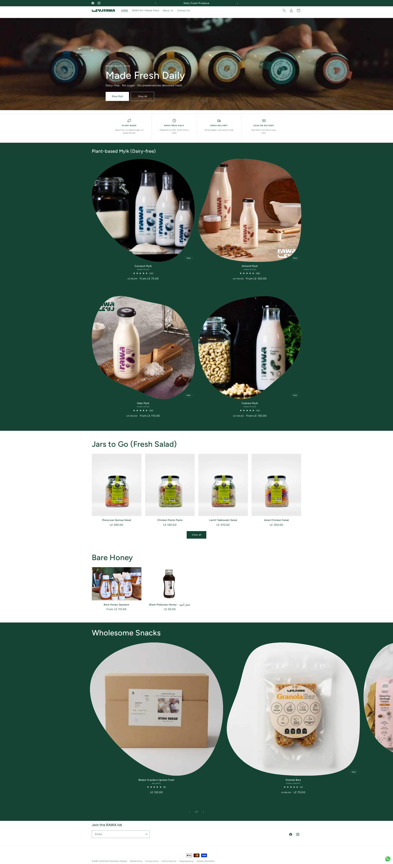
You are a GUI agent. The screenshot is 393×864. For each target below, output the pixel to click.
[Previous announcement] (155, 3)
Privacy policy (152, 861)
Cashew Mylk (250, 403)
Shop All (142, 96)
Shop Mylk (117, 96)
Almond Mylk (250, 266)
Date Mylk (143, 403)
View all (196, 534)
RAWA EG (103, 861)
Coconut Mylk (143, 266)
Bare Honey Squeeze (116, 604)
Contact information (206, 861)
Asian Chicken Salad (276, 520)
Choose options (143, 286)
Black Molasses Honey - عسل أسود (169, 604)
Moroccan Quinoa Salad (116, 520)
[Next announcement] (237, 3)
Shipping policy (186, 861)
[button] (284, 10)
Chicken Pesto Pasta (169, 520)
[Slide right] (203, 812)
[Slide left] (189, 812)
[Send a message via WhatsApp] (387, 858)
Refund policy (136, 861)
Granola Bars (293, 779)
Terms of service (169, 861)
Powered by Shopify (118, 861)
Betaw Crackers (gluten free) (156, 779)
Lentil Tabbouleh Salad (223, 520)
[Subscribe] (146, 834)
